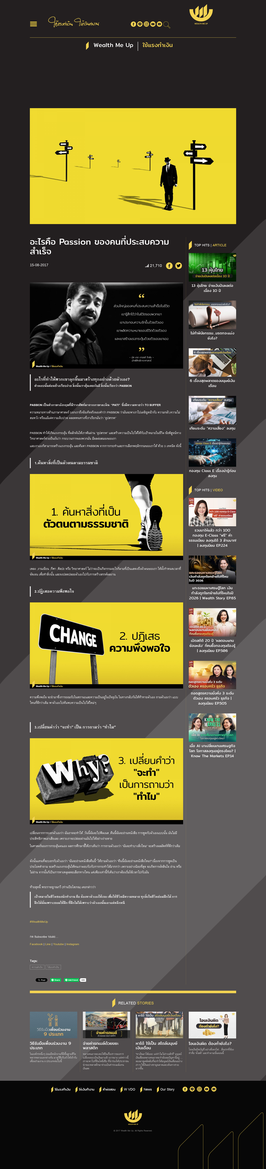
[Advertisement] (133, 81)
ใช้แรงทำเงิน (53, 967)
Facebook (36, 943)
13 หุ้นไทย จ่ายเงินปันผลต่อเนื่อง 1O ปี (212, 288)
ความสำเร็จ (37, 967)
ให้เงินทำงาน (86, 1089)
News (148, 1089)
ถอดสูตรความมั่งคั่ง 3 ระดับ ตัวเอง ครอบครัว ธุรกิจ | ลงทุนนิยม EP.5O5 (212, 698)
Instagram (72, 943)
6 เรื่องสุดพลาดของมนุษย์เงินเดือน (212, 383)
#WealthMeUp (39, 921)
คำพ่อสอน (109, 1089)
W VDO (129, 1089)
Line (48, 943)
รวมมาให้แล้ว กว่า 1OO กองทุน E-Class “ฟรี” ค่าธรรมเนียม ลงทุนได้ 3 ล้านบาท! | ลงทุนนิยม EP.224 (212, 538)
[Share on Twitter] (178, 265)
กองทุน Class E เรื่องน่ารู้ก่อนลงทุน (212, 473)
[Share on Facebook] (169, 265)
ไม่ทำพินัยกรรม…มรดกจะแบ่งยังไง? (212, 336)
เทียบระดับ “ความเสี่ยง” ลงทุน (212, 428)
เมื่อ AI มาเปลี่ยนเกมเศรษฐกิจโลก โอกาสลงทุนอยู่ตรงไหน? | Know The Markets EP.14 (212, 750)
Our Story (167, 1089)
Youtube (58, 943)
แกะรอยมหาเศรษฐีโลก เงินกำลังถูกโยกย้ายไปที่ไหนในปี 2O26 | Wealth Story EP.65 (212, 593)
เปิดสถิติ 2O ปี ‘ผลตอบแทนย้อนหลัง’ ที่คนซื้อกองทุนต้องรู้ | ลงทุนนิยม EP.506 (212, 645)
